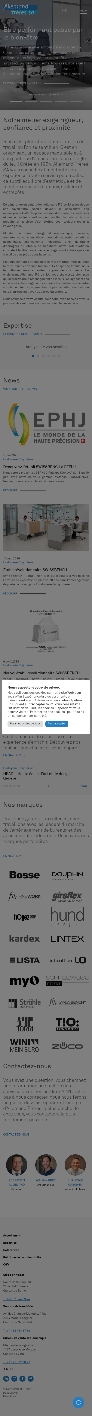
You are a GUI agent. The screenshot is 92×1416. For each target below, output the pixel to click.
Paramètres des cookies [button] (25, 724)
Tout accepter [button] (57, 724)
